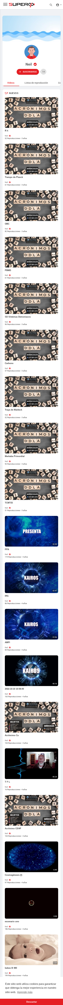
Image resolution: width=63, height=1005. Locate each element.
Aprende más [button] (24, 992)
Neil (29, 64)
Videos (10, 83)
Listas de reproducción (36, 83)
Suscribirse (29, 72)
